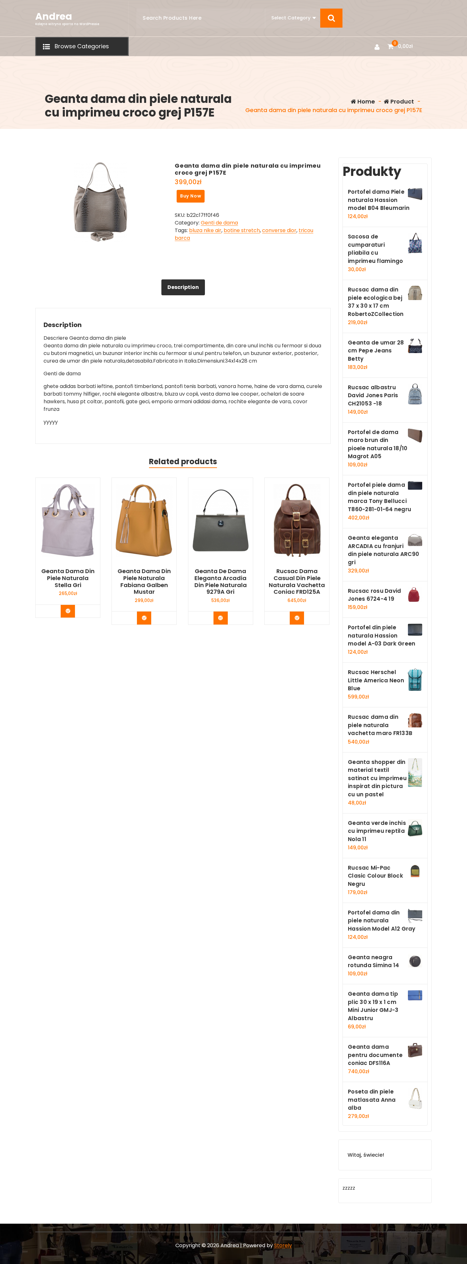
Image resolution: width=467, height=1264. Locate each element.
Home (365, 101)
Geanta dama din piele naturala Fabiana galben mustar (144, 581)
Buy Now (190, 196)
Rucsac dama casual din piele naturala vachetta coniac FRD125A (297, 581)
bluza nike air (205, 230)
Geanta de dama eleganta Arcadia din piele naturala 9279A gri (220, 581)
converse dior (279, 230)
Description (183, 287)
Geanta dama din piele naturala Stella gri (68, 578)
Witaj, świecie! (366, 1155)
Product (401, 101)
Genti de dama (219, 222)
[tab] (183, 287)
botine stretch (242, 230)
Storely (283, 1245)
